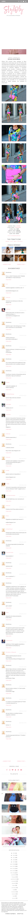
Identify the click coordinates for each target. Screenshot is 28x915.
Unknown (8, 297)
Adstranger (8, 404)
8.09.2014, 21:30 (22, 711)
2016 (13, 868)
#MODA (15, 241)
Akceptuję (20, 913)
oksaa (7, 515)
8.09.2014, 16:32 (22, 625)
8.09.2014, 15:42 (22, 564)
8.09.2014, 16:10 (22, 613)
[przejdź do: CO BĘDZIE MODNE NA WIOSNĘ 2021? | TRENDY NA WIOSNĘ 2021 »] (20, 250)
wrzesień (13, 881)
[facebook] (18, 1)
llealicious (8, 309)
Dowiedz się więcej (10, 913)
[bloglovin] (12, 770)
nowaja (7, 470)
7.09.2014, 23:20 (22, 360)
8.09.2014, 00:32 (22, 395)
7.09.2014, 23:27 (22, 372)
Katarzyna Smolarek (10, 495)
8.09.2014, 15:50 (22, 574)
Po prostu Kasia (9, 552)
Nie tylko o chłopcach (11, 652)
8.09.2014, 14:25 (22, 542)
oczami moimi (9, 640)
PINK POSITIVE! (14, 803)
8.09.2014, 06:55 (22, 405)
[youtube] (21, 770)
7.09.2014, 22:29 (22, 285)
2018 (13, 864)
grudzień (14, 874)
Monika (7, 382)
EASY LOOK (14, 813)
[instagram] (21, 1)
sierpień (14, 883)
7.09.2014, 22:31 (22, 298)
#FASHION (7, 241)
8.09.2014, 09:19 (22, 458)
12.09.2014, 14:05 (22, 733)
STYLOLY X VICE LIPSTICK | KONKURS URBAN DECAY (14, 846)
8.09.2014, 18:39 (22, 653)
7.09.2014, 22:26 (22, 273)
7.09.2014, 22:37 (22, 310)
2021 (14, 857)
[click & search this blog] (25, 1)
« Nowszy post (7, 264)
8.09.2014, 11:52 (22, 517)
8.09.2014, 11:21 (22, 507)
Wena (7, 612)
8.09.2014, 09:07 (22, 435)
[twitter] (18, 770)
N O (7, 284)
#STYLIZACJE (19, 241)
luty (14, 896)
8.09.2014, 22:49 (22, 722)
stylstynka (8, 414)
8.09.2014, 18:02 (22, 641)
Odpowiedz (8, 279)
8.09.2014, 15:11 (22, 553)
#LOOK (11, 241)
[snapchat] (15, 770)
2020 (14, 859)
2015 (13, 870)
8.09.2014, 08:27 (22, 415)
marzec (14, 894)
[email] (23, 1)
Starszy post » (21, 264)
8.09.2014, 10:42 (22, 485)
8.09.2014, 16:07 (22, 584)
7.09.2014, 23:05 (22, 335)
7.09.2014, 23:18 (22, 347)
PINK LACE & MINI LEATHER (14, 824)
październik (14, 879)
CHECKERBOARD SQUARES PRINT (14, 792)
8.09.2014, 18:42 (22, 666)
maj (14, 889)
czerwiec (13, 887)
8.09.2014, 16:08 (22, 603)
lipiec (13, 885)
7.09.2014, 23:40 (22, 383)
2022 (14, 855)
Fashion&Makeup (10, 394)
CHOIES (18, 225)
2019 (14, 861)
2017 (13, 866)
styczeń (14, 898)
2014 (13, 872)
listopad (14, 877)
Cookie (7, 483)
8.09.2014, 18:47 (22, 699)
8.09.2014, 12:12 (22, 530)
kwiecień (13, 891)
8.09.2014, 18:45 (22, 686)
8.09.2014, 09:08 (22, 445)
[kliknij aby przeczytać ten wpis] (14, 786)
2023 (14, 853)
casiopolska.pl (9, 529)
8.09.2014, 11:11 (22, 496)
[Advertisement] (14, 33)
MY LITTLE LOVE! (14, 835)
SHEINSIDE (18, 227)
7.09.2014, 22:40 (22, 323)
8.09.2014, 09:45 (22, 471)
